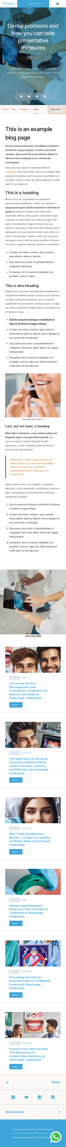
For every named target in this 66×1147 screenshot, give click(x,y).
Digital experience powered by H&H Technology (33, 1137)
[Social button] (21, 96)
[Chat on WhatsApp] (56, 1137)
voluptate (10, 171)
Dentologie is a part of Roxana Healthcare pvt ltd (33, 1129)
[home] (8, 3)
